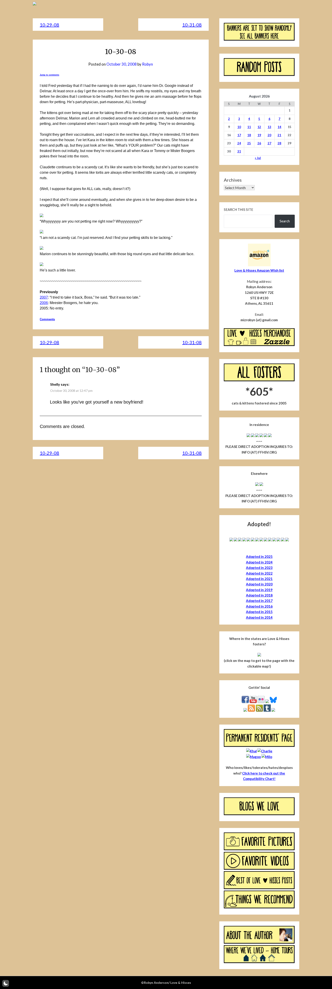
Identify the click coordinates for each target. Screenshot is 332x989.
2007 (44, 297)
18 (249, 135)
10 (239, 127)
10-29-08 (49, 24)
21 (279, 135)
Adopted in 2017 (259, 601)
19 (259, 135)
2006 (44, 303)
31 (239, 151)
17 (239, 135)
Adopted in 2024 (259, 562)
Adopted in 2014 (259, 617)
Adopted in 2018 (259, 595)
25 (249, 143)
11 (249, 127)
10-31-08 (192, 24)
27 (269, 143)
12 (259, 127)
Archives (233, 180)
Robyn (147, 64)
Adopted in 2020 (259, 584)
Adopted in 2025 (259, 556)
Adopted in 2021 (259, 579)
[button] (5, 983)
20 (269, 135)
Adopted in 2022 (259, 573)
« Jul (258, 158)
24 (239, 143)
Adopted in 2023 (259, 568)
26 (259, 143)
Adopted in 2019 (259, 590)
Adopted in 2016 (259, 606)
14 (279, 127)
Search (285, 221)
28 (279, 143)
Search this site (238, 209)
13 (269, 127)
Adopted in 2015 (259, 612)
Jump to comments (49, 75)
